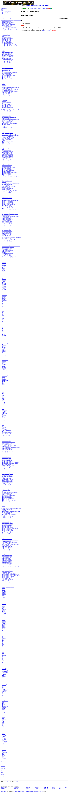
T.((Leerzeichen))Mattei (6, 242)
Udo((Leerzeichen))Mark (6, 251)
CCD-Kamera (4, 345)
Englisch (3, 268)
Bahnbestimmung (5, 337)
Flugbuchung (27, 787)
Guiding (3, 369)
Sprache (2, 763)
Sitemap (39, 5)
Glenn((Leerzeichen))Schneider (7, 59)
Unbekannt (4, 101)
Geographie (4, 367)
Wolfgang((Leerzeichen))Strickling (8, 257)
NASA (3, 86)
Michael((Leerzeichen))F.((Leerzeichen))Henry (10, 200)
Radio (3, 401)
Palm (2, 317)
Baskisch (3, 260)
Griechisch (3, 273)
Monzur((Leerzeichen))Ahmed (7, 207)
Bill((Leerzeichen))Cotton (6, 26)
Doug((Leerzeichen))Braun (6, 49)
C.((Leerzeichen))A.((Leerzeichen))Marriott (9, 123)
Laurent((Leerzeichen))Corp (7, 181)
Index (2, 10)
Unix (2, 327)
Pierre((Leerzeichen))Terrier (6, 96)
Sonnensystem (4, 410)
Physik (3, 395)
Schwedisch (4, 289)
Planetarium (4, 397)
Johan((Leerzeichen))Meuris (7, 77)
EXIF (2, 352)
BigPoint (53, 787)
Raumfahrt (3, 402)
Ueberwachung (4, 429)
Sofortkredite (3, 788)
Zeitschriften (4, 427)
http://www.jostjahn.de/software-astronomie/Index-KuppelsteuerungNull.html (29, 791)
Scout (66, 787)
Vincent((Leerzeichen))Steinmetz (8, 255)
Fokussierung (4, 364)
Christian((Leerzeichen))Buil (7, 41)
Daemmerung (4, 351)
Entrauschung (4, 354)
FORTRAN (4, 308)
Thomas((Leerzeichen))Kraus (7, 248)
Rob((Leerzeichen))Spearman (7, 231)
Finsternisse (4, 362)
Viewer (3, 422)
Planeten (3, 398)
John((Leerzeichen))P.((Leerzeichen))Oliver (9, 80)
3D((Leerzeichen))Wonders (6, 11)
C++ (2, 304)
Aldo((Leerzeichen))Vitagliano (7, 18)
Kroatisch (3, 281)
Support (43, 5)
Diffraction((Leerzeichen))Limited (8, 47)
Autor (2, 9)
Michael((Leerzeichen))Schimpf (7, 202)
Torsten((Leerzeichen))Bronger (7, 250)
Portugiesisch (4, 286)
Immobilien (37, 787)
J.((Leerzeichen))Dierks (6, 70)
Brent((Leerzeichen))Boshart (7, 31)
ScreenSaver (4, 406)
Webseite (43, 30)
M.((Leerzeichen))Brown (6, 185)
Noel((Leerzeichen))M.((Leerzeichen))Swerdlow (10, 87)
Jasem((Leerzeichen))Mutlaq (7, 73)
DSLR (3, 346)
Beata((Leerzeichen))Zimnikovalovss (8, 24)
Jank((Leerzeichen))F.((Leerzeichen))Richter (10, 72)
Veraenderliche (4, 420)
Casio (3, 305)
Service (2, 772)
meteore (3, 428)
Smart (3, 322)
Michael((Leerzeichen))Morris (7, 201)
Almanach (3, 334)
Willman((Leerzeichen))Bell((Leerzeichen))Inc (10, 256)
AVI (2, 333)
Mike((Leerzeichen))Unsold (7, 206)
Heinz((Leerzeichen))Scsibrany (7, 62)
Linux (3, 311)
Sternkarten (4, 418)
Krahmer (3, 84)
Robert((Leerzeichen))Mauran (7, 232)
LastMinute (27, 788)
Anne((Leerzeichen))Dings (6, 23)
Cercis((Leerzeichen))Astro (6, 37)
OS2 (2, 314)
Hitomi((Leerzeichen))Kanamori (7, 65)
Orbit (2, 393)
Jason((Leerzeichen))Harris (6, 74)
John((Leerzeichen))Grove (6, 79)
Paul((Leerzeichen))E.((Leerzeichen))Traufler (10, 91)
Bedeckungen (4, 338)
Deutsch (3, 266)
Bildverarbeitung (5, 343)
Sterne (3, 416)
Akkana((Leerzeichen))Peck (7, 14)
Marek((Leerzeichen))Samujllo (7, 191)
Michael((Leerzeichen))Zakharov (8, 203)
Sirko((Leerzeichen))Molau (6, 235)
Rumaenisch (4, 287)
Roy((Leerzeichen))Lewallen (7, 233)
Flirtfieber (16, 788)
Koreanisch (4, 280)
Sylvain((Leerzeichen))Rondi (7, 240)
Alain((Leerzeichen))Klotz (6, 15)
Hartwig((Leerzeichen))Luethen (7, 60)
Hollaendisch (4, 274)
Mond (3, 386)
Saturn (3, 405)
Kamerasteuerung (5, 374)
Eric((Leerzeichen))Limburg (7, 53)
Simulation (4, 408)
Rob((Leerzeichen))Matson (6, 559)
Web (2, 329)
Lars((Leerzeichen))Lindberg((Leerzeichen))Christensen (11, 179)
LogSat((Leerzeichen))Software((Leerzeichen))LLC (11, 183)
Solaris (3, 323)
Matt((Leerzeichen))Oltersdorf (7, 197)
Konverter (3, 378)
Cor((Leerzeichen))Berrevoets (7, 42)
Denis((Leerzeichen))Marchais (7, 46)
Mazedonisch (4, 283)
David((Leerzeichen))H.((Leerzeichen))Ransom (10, 44)
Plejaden (3, 399)
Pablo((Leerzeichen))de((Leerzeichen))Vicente (10, 89)
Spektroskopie (4, 413)
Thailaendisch (4, 295)
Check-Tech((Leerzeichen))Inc (7, 38)
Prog (2, 320)
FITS (2, 359)
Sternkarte (3, 417)
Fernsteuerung (4, 361)
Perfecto (53, 788)
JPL (2, 71)
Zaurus (3, 331)
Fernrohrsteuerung (5, 360)
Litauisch (3, 282)
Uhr (2, 419)
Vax (2, 328)
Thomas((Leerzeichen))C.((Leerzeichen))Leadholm (11, 246)
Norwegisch (4, 284)
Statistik (2, 776)
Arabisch (3, 259)
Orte (2, 394)
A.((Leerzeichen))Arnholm (6, 12)
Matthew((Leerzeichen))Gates (7, 198)
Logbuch (3, 381)
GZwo (3, 57)
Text (2, 324)
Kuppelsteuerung (5, 380)
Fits (2, 363)
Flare (2, 693)
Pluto (3, 400)
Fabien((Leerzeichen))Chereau (7, 56)
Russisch (3, 288)
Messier (3, 384)
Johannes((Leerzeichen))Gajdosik (8, 78)
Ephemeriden (4, 355)
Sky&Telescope (4, 100)
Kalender (3, 372)
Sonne (3, 409)
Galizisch (3, 272)
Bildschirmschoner (5, 341)
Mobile (60, 787)
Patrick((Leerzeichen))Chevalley (7, 90)
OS (1, 761)
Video (3, 421)
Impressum (33, 5)
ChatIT (60, 788)
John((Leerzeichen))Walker (6, 81)
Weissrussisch (4, 300)
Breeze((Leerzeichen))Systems (7, 30)
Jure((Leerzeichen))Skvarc (6, 175)
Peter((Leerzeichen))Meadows (7, 92)
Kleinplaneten (4, 376)
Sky (2, 236)
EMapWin (3, 51)
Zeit (2, 426)
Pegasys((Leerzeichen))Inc (6, 217)
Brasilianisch (4, 262)
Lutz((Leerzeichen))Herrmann (7, 184)
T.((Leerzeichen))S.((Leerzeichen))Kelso (9, 243)
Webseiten (47, 5)
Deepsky (3, 348)
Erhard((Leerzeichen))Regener (7, 52)
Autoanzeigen (16, 787)
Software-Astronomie (4, 8)
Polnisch (3, 285)
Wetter (3, 425)
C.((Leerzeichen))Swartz (6, 35)
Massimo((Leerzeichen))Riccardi (7, 195)
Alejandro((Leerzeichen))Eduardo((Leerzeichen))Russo (11, 20)
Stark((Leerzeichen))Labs (6, 238)
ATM (2, 332)
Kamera (3, 373)
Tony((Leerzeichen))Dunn (6, 249)
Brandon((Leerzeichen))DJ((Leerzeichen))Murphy (11, 29)
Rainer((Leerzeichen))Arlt (6, 225)
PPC (2, 316)
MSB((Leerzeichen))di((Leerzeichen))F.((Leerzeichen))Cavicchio (8, 187)
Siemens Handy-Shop (3, 791)
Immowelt (46, 788)
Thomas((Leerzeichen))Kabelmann (8, 247)
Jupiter (3, 371)
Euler (3, 357)
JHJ (7, 781)
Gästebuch (28, 5)
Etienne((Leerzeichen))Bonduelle (8, 55)
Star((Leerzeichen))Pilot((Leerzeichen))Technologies (11, 237)
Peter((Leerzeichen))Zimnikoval (7, 93)
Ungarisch (3, 299)
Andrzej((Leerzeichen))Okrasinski (8, 22)
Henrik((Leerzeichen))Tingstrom (7, 63)
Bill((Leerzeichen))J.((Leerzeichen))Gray (9, 27)
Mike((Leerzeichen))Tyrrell (6, 205)
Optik (3, 392)
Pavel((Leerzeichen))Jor (6, 215)
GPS (2, 365)
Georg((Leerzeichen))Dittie (6, 58)
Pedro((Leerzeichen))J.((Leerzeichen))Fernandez (10, 216)
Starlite (3, 414)
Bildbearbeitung (5, 340)
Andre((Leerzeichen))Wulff (6, 21)
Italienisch (3, 276)
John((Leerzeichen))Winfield (7, 83)
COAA (3, 36)
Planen (3, 396)
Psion (3, 321)
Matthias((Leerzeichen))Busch (7, 199)
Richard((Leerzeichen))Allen (7, 227)
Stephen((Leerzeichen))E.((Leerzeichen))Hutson (10, 239)
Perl (2, 319)
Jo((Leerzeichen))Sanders (6, 76)
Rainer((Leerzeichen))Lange (7, 226)
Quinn (3, 99)
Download (48, 30)
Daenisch (3, 267)
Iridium (3, 702)
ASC (2, 13)
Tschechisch (4, 296)
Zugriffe (2, 778)
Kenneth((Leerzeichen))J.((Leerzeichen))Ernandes (11, 176)
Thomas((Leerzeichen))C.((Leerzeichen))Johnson (10, 244)
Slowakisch (4, 291)
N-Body (3, 388)
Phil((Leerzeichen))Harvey (6, 94)
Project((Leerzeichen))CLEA (7, 97)
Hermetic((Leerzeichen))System (7, 64)
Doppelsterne (4, 350)
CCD (2, 344)
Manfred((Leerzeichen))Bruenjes (7, 188)
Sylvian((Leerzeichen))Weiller (7, 241)
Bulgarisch (4, 264)
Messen (3, 383)
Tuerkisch (3, 297)
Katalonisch (4, 279)
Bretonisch (4, 263)
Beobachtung (4, 339)
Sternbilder (4, 415)
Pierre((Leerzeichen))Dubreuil (7, 95)
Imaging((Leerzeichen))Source (7, 68)
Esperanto (3, 269)
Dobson (3, 349)
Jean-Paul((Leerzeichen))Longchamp (8, 75)
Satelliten (3, 404)
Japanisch (3, 278)
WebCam (3, 424)
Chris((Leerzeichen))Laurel (6, 39)
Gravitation (4, 368)
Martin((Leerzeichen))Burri (6, 193)
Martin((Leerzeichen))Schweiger (7, 194)
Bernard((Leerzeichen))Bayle (7, 25)
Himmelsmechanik (5, 370)
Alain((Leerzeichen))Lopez (6, 16)
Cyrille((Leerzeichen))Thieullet (7, 43)
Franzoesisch (4, 271)
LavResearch (4, 85)
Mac (2, 312)
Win (2, 330)
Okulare (3, 390)
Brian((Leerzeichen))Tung (6, 32)
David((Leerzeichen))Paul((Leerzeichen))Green (10, 45)
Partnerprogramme (4, 787)
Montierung (4, 387)
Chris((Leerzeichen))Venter (6, 40)
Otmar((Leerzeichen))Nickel (7, 88)
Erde (2, 307)
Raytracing (4, 403)
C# (2, 303)
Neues (36, 5)
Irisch (3, 275)
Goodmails (37, 788)
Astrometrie (4, 336)
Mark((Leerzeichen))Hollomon (7, 192)
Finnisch (3, 270)
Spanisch (3, 294)
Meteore (3, 385)
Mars (2, 382)
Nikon (3, 389)
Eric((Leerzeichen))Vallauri (6, 54)
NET (2, 313)
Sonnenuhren (4, 411)
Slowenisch (4, 292)
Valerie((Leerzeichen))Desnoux (7, 253)
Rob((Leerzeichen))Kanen (6, 230)
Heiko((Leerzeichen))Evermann (7, 61)
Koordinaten (4, 379)
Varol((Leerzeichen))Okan (6, 254)
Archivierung (4, 335)
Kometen (3, 377)
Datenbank (4, 347)
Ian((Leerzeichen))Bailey (6, 67)
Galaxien (3, 366)
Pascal (3, 318)
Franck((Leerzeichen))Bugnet (7, 146)
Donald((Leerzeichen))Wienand (7, 48)
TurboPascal (4, 325)
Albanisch (3, 258)
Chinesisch (4, 265)
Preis (2, 762)
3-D (2, 301)
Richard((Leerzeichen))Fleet (7, 229)
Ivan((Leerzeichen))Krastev (6, 69)
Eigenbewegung (4, 353)
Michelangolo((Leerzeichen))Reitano (8, 204)
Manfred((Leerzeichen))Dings (7, 189)
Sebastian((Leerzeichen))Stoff (7, 234)
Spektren (3, 412)
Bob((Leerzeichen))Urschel (6, 28)
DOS (2, 306)
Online (3, 315)
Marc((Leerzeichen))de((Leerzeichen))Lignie (10, 190)
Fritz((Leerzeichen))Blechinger (7, 148)
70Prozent (46, 787)
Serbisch (3, 290)
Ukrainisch (4, 298)
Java (2, 309)
